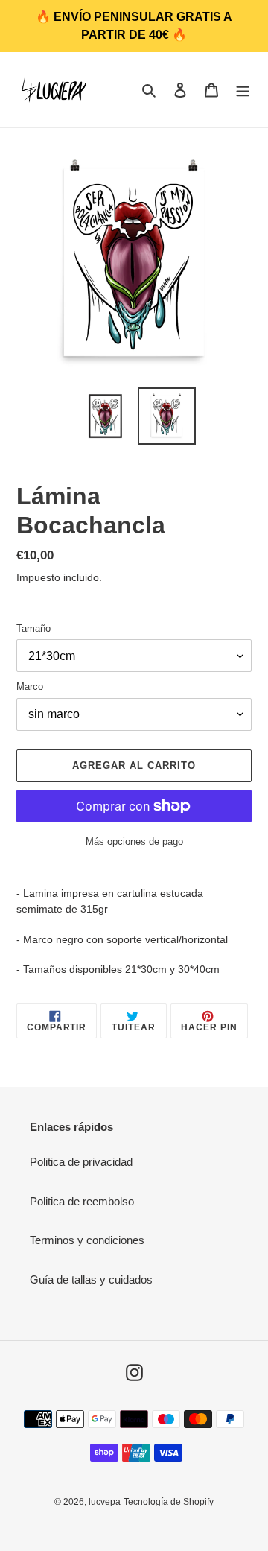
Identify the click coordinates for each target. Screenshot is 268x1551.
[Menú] (242, 90)
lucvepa (105, 1502)
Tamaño (33, 628)
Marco (29, 686)
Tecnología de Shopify (169, 1502)
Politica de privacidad (81, 1161)
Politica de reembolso (82, 1201)
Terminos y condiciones (87, 1240)
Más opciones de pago (134, 841)
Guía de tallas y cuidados (91, 1279)
